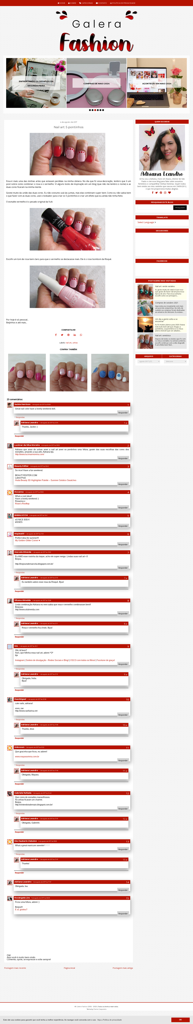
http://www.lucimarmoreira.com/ (29, 454)
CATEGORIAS (87, 3)
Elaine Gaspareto (100, 1009)
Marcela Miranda (22, 552)
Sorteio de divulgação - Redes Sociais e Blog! (47, 660)
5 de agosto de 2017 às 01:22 (35, 747)
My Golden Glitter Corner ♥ (27, 540)
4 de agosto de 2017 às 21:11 (49, 623)
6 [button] (103, 110)
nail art (69, 342)
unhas (75, 342)
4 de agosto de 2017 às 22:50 (36, 699)
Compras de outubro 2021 (166, 302)
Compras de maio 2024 (78, 83)
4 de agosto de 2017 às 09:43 (39, 466)
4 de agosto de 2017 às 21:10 (49, 578)
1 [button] (90, 110)
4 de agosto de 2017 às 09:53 (34, 492)
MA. (16, 646)
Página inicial (69, 968)
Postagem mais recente (15, 968)
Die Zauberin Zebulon (25, 841)
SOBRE (72, 3)
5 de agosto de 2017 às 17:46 (49, 770)
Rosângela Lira (22, 898)
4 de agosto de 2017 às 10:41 (38, 515)
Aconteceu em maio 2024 (138, 83)
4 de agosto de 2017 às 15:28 (41, 600)
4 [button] (98, 110)
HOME (62, 3)
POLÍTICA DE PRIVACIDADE (123, 3)
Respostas (20, 417)
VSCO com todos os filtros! (82, 660)
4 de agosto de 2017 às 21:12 (49, 674)
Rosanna (19, 492)
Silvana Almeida (22, 600)
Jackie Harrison (22, 404)
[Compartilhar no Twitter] (62, 335)
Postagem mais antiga (123, 968)
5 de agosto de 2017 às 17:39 (49, 725)
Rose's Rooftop (22, 503)
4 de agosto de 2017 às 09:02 (50, 445)
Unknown (19, 747)
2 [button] (92, 110)
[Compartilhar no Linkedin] (74, 335)
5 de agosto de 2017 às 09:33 (47, 841)
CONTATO (102, 3)
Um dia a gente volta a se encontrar (166, 320)
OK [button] (180, 1020)
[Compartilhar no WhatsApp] (81, 335)
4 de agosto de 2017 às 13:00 (42, 552)
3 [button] (95, 110)
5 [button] (100, 110)
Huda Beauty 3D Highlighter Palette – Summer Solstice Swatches (45, 480)
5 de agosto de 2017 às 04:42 (42, 793)
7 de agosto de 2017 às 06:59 (40, 898)
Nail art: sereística (163, 335)
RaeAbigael (20, 699)
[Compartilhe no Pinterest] (68, 335)
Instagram (19, 660)
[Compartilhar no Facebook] (56, 335)
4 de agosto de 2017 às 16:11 (29, 646)
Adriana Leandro (29, 422)
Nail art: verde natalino (165, 286)
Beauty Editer (21, 466)
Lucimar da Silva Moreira (27, 445)
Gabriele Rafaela (22, 793)
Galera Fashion (82, 1006)
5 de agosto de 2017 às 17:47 (49, 819)
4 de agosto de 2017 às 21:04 (49, 423)
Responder (123, 412)
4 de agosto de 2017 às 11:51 (35, 534)
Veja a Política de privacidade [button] (109, 1020)
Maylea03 (19, 534)
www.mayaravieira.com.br (27, 756)
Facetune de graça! (106, 660)
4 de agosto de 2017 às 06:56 (41, 404)
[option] (78, 83)
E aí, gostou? (21, 909)
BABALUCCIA (21, 515)
